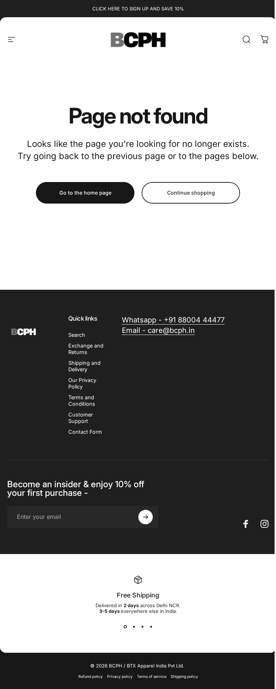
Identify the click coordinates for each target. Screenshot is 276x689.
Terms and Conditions (81, 400)
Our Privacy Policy (82, 383)
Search (76, 335)
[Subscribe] (145, 517)
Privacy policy (120, 676)
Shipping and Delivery (84, 366)
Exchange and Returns (86, 349)
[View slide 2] (133, 627)
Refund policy (90, 676)
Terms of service (151, 676)
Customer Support (80, 417)
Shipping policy (184, 676)
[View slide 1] (125, 627)
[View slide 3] (142, 627)
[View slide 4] (151, 627)
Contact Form (85, 432)
